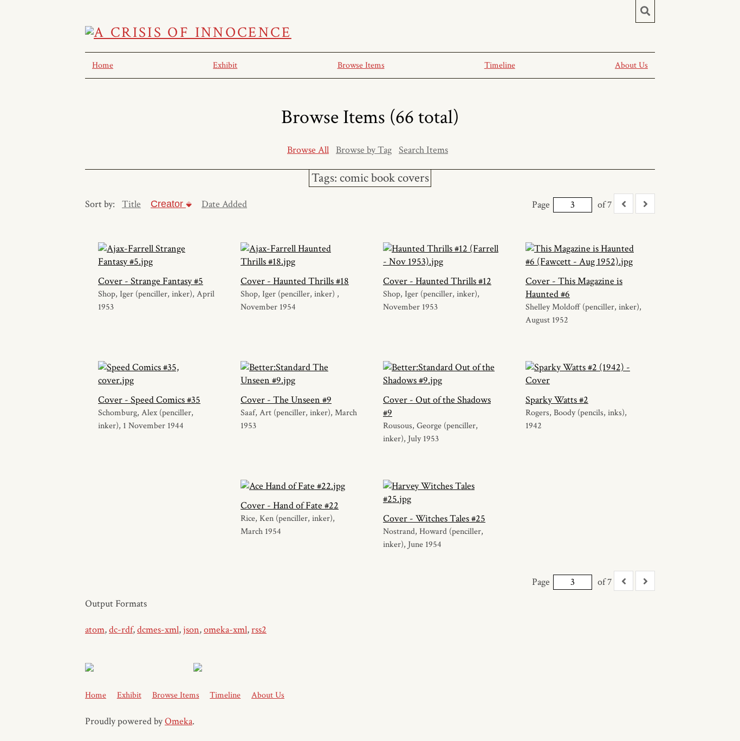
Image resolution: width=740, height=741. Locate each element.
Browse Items (361, 65)
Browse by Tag (364, 150)
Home (102, 65)
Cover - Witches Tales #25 (434, 518)
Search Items (423, 150)
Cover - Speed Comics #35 (149, 400)
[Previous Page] (623, 204)
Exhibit (225, 65)
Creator (168, 203)
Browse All (308, 150)
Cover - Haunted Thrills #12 (437, 281)
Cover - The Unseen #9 (286, 400)
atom (95, 629)
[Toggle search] (645, 11)
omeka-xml (225, 629)
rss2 (259, 629)
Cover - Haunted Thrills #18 (295, 281)
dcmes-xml (158, 629)
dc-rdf (121, 629)
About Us (631, 65)
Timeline (499, 65)
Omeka (178, 721)
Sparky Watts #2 (556, 400)
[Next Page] (645, 204)
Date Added (224, 204)
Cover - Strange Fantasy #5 (150, 281)
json (191, 629)
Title (131, 204)
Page (541, 204)
